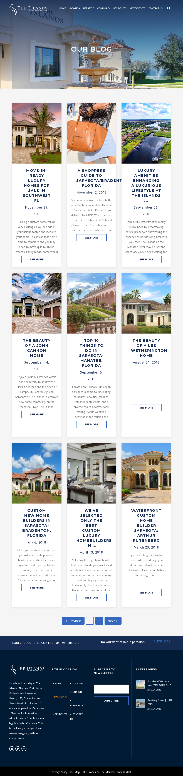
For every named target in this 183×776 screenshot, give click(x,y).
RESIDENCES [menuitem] (120, 8)
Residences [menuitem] (61, 714)
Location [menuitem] (78, 683)
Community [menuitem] (76, 705)
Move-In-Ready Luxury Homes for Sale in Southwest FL (37, 185)
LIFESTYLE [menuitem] (88, 8)
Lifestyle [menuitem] (77, 692)
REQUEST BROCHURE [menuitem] (25, 643)
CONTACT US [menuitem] (156, 8)
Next (111, 621)
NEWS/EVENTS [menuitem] (137, 8)
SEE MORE (37, 259)
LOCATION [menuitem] (74, 8)
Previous (74, 621)
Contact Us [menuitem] (76, 717)
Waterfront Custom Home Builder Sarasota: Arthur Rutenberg (146, 525)
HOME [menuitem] (63, 8)
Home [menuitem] (58, 683)
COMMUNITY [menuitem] (103, 8)
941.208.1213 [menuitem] (71, 643)
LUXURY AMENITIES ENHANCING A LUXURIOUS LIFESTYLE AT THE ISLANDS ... (146, 185)
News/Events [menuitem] (60, 697)
